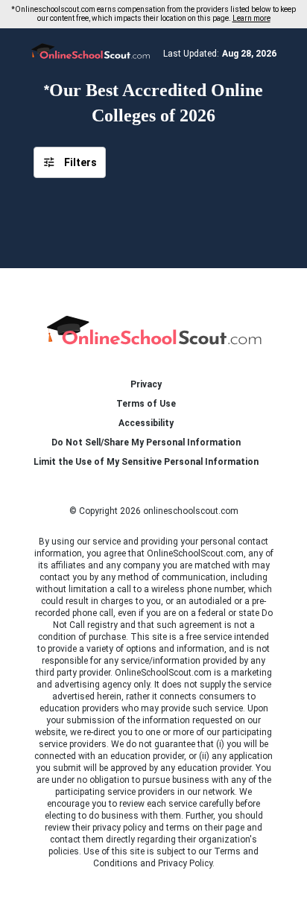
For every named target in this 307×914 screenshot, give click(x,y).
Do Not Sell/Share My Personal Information (146, 442)
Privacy (146, 384)
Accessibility (146, 423)
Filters (80, 162)
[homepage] (153, 327)
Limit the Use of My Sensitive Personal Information (146, 462)
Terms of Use (146, 404)
